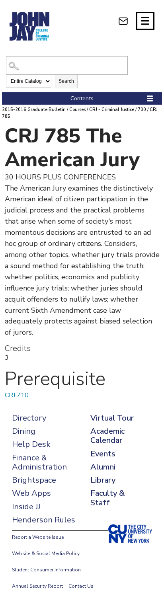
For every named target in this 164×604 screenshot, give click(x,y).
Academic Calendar (107, 436)
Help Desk (31, 444)
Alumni (102, 467)
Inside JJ (26, 506)
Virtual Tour (112, 418)
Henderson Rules (43, 519)
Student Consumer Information (46, 570)
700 (142, 110)
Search (66, 81)
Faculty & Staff (107, 498)
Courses (77, 110)
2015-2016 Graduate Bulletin (34, 110)
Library (102, 480)
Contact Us (81, 586)
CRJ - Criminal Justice (111, 110)
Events (102, 453)
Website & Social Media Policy (46, 553)
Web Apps (31, 493)
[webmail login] (123, 21)
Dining (23, 431)
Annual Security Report (37, 586)
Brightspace (34, 480)
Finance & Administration (39, 462)
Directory (29, 418)
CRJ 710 (17, 395)
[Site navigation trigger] (145, 21)
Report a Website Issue (38, 537)
